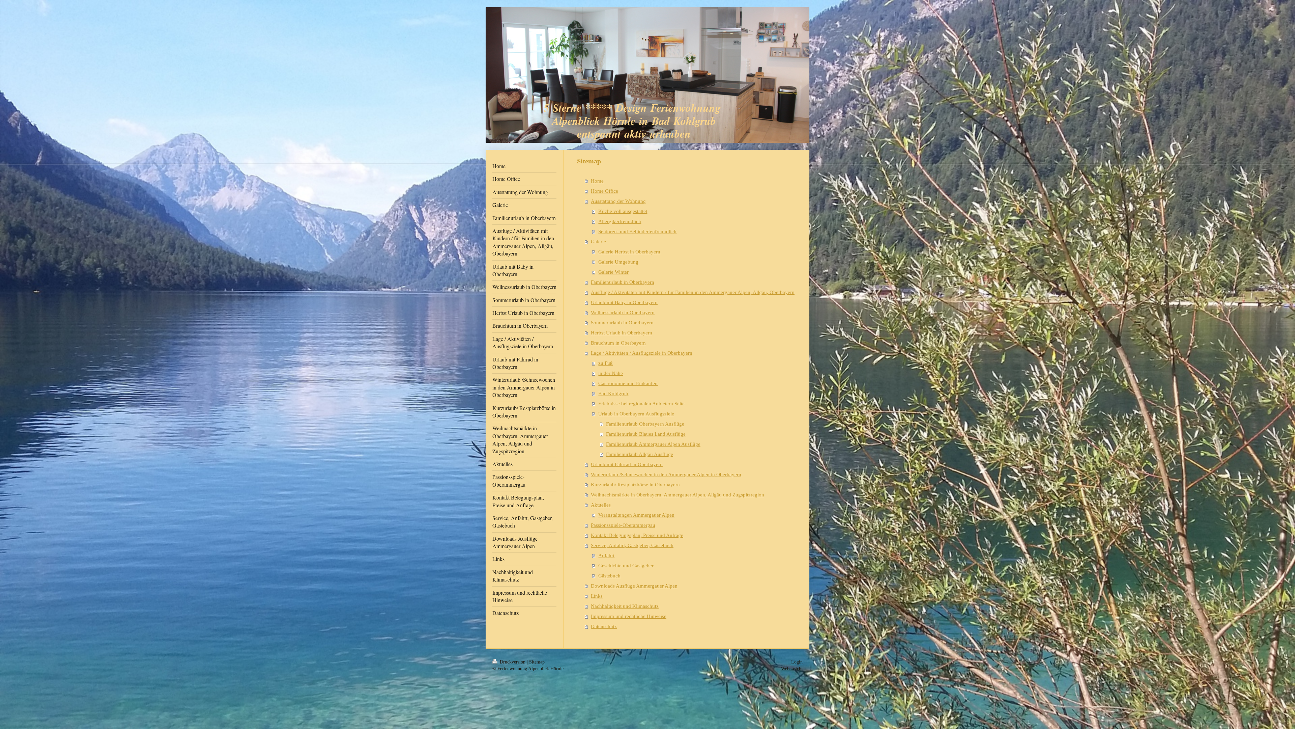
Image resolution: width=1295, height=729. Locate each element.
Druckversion (512, 662)
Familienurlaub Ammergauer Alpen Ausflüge (653, 444)
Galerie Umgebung (618, 262)
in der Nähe (610, 373)
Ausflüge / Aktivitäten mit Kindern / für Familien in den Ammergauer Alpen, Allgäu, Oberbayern (693, 292)
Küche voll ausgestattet (622, 211)
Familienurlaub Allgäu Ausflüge (639, 454)
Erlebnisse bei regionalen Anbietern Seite (641, 403)
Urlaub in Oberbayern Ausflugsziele (636, 413)
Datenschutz (604, 626)
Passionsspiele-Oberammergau (623, 525)
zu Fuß (605, 363)
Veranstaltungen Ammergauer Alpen (636, 515)
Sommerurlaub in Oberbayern (622, 322)
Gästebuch (609, 575)
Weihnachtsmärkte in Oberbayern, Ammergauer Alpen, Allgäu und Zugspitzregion (677, 494)
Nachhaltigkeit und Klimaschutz (625, 606)
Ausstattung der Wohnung (618, 201)
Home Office (604, 191)
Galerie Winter (613, 272)
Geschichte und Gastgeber (626, 565)
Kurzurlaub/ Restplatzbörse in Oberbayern (635, 484)
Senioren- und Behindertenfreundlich (637, 231)
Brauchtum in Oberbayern (618, 343)
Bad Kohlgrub (613, 393)
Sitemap (537, 662)
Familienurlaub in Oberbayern (622, 282)
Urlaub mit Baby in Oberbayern (624, 302)
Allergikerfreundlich (619, 221)
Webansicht (792, 668)
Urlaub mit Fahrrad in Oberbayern (627, 464)
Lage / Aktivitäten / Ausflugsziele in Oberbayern (641, 353)
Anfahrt (606, 555)
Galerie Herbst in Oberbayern (629, 251)
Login (797, 662)
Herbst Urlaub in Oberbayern (621, 332)
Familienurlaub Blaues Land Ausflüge (646, 434)
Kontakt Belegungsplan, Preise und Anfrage (637, 535)
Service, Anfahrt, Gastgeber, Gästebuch (632, 545)
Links (597, 596)
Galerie (598, 241)
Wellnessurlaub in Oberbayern (623, 312)
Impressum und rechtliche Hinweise (628, 616)
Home (597, 181)
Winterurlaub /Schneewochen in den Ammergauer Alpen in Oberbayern (666, 474)
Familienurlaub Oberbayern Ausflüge (645, 424)
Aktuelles (601, 505)
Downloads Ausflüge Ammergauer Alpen (634, 586)
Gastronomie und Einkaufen (628, 383)
